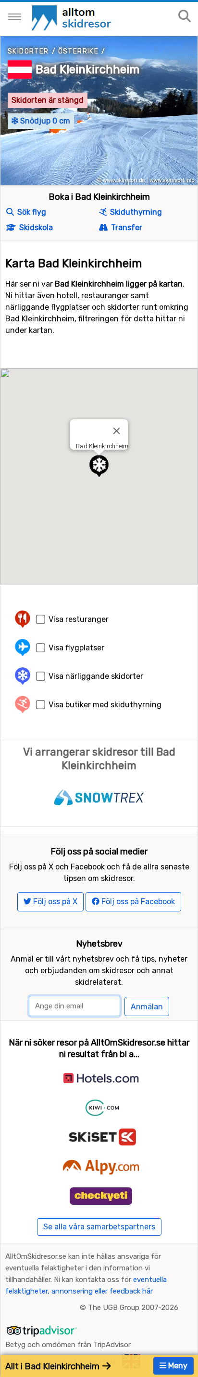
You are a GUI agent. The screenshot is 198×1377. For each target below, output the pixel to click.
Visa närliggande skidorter (96, 676)
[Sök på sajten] (184, 17)
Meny (176, 1365)
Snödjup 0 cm (44, 120)
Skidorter (28, 51)
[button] (99, 466)
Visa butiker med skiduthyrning (105, 704)
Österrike (78, 51)
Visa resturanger (79, 619)
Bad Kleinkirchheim (87, 69)
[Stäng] (116, 430)
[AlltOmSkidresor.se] (72, 17)
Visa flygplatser (76, 647)
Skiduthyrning (135, 212)
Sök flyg (30, 212)
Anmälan (147, 1006)
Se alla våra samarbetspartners (99, 1226)
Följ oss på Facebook (137, 901)
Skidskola (35, 227)
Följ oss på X (54, 901)
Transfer (125, 227)
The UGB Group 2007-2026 (133, 1307)
